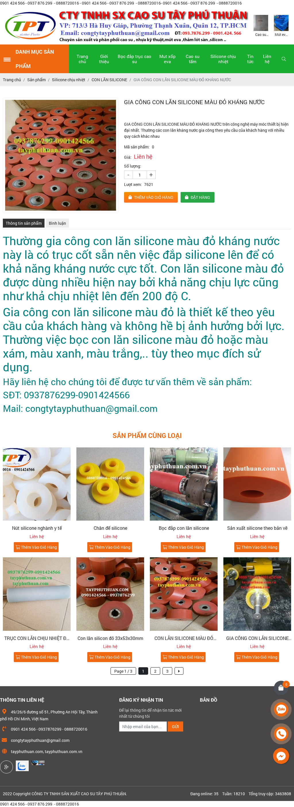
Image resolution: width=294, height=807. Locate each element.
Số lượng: (132, 166)
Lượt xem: (133, 184)
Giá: (127, 157)
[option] (261, 25)
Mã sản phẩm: (137, 147)
